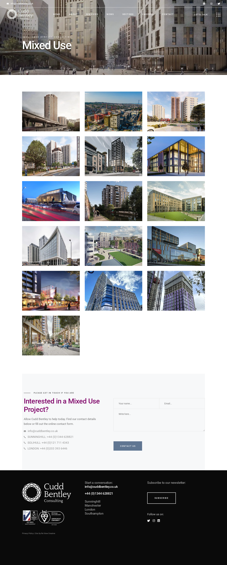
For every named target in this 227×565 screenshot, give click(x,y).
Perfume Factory (113, 299)
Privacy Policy (28, 533)
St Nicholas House (51, 164)
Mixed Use (51, 108)
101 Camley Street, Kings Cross (115, 209)
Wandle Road (51, 120)
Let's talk (201, 14)
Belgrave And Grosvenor (178, 120)
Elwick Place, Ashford (52, 209)
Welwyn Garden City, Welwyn (115, 254)
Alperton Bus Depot (176, 299)
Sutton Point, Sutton (51, 254)
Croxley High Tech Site (178, 164)
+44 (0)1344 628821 (99, 493)
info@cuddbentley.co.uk (101, 487)
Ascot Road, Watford (176, 209)
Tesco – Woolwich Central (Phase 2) (176, 254)
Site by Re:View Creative (45, 533)
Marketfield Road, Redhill (52, 299)
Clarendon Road (113, 164)
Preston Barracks (113, 120)
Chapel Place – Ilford (51, 344)
